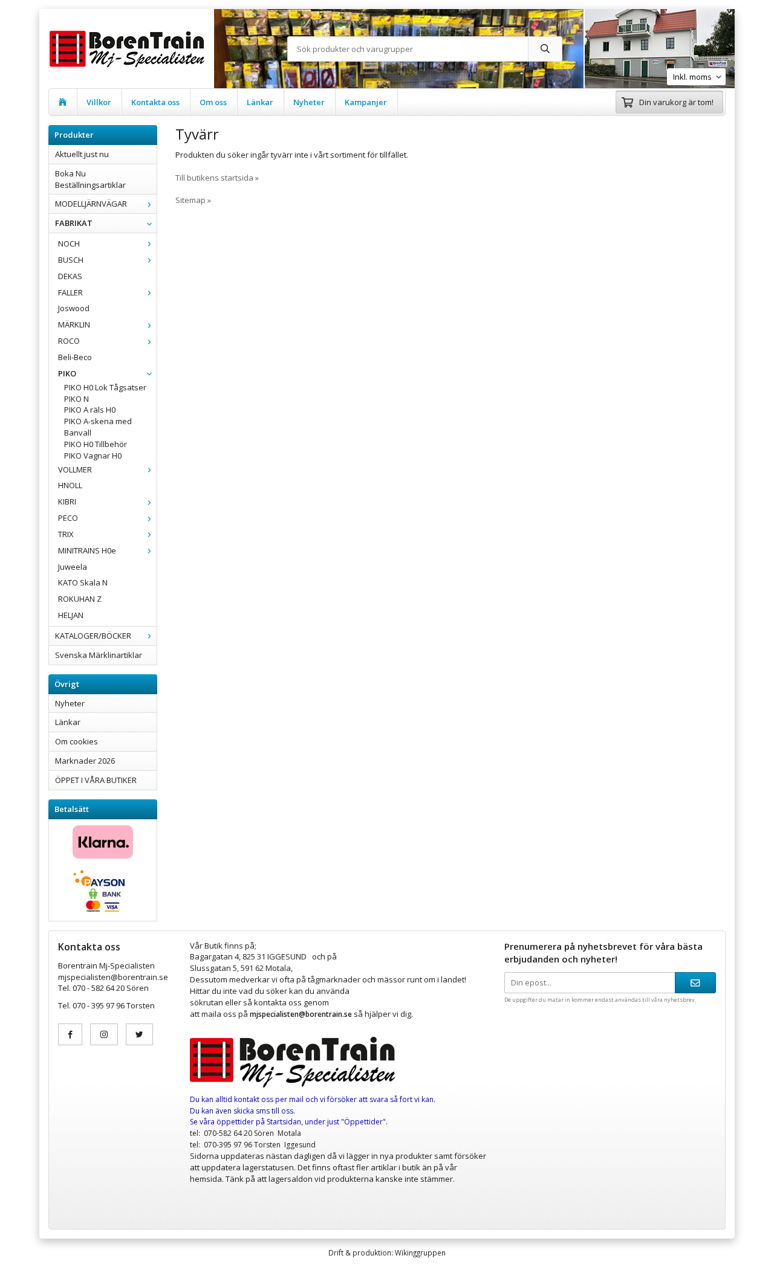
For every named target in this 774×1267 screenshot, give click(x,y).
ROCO (69, 340)
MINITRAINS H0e (87, 550)
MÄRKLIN (74, 324)
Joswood (73, 308)
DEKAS (70, 276)
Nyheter (309, 102)
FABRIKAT (74, 223)
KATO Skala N (83, 582)
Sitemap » (193, 200)
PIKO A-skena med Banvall (98, 427)
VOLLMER (75, 469)
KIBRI (67, 501)
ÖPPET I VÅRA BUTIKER (96, 780)
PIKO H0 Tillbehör (95, 444)
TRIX (66, 534)
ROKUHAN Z (80, 598)
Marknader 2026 (85, 760)
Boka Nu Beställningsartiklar (90, 179)
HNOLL (70, 485)
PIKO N (76, 398)
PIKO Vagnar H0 (93, 455)
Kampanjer (366, 102)
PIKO (67, 373)
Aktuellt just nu (82, 154)
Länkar (260, 102)
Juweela (72, 566)
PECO (68, 517)
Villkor (98, 102)
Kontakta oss (155, 102)
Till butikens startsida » (217, 177)
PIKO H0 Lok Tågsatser (105, 387)
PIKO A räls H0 (89, 409)
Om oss (213, 102)
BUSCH (70, 259)
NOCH (69, 243)
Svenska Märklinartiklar (98, 655)
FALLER (70, 292)
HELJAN (70, 615)
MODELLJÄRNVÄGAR (91, 203)
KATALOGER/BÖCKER (93, 635)
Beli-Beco (75, 357)
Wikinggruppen (420, 1252)
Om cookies (76, 741)
